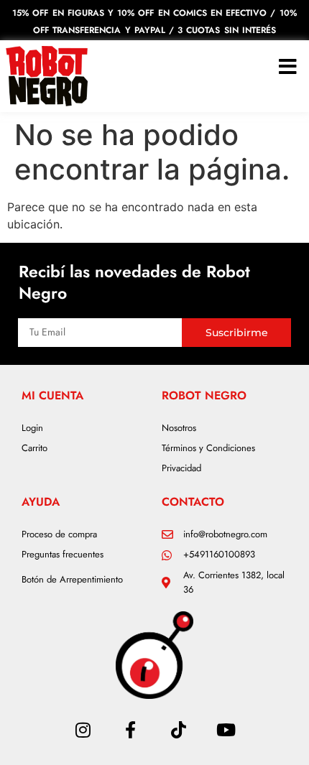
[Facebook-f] (130, 729)
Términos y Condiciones (208, 448)
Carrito (34, 448)
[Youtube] (225, 729)
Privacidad (181, 468)
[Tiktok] (178, 729)
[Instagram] (82, 729)
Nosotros (179, 428)
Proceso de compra (59, 534)
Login (32, 428)
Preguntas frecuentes (62, 554)
